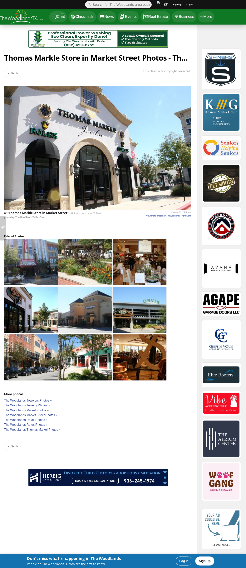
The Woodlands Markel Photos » (26, 410)
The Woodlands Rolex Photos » (25, 424)
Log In (184, 561)
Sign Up (205, 561)
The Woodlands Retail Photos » (25, 419)
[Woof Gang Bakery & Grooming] (221, 483)
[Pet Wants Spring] (221, 185)
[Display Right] (182, 40)
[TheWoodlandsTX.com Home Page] (24, 17)
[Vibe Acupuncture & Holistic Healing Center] (221, 405)
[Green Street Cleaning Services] (98, 46)
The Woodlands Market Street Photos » (30, 415)
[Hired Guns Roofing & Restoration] (221, 227)
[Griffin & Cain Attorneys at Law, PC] (221, 341)
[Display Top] (98, 29)
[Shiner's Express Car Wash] (221, 71)
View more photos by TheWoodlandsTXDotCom (168, 216)
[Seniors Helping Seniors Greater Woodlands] (221, 149)
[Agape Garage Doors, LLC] (221, 305)
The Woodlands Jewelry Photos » (27, 405)
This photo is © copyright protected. (167, 71)
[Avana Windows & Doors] (221, 270)
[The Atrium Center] (221, 440)
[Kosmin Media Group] (221, 114)
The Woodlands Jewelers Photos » (28, 400)
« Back (13, 73)
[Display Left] (14, 40)
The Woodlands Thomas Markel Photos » (32, 429)
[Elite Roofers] (221, 376)
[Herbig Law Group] (98, 485)
